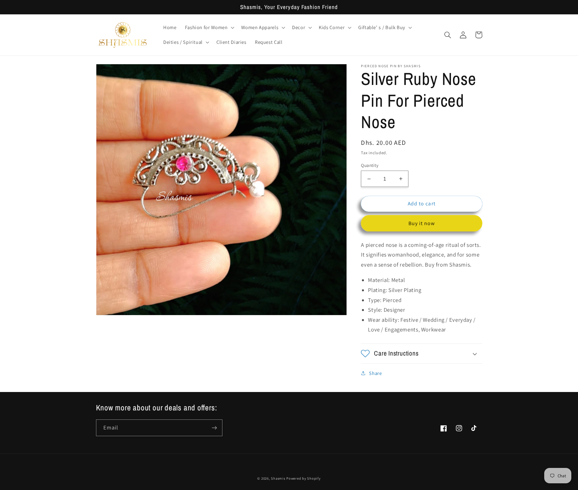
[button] (209, 27)
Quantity (369, 165)
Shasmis (278, 478)
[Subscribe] (214, 427)
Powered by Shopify (303, 478)
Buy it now (421, 223)
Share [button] (375, 373)
